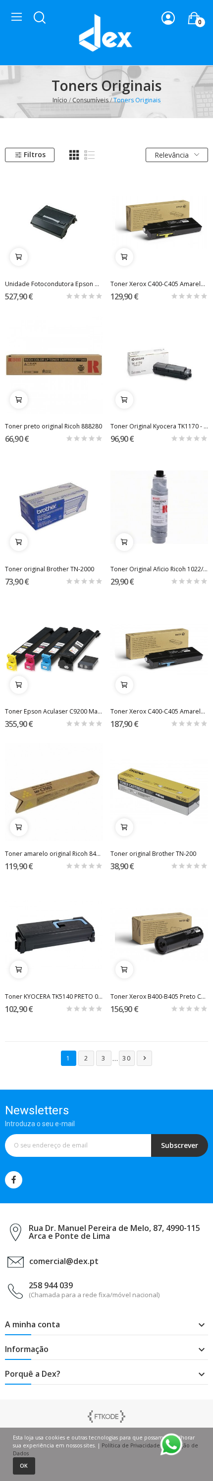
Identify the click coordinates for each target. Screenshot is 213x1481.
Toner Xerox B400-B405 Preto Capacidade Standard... (159, 996)
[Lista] (90, 155)
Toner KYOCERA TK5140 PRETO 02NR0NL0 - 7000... (54, 996)
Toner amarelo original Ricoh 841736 (54, 853)
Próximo (145, 1058)
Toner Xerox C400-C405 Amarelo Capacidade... (159, 284)
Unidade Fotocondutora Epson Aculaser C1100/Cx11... (54, 284)
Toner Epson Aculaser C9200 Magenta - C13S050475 (54, 711)
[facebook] (13, 1179)
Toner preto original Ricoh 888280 (53, 426)
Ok (24, 1465)
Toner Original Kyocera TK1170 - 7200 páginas (159, 426)
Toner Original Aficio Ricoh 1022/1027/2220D (159, 569)
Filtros (35, 154)
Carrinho (19, 257)
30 (126, 1058)
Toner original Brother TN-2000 (49, 569)
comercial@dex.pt (64, 1261)
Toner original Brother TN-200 (153, 853)
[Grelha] (74, 155)
